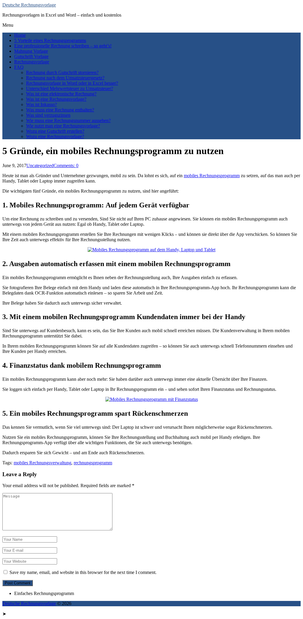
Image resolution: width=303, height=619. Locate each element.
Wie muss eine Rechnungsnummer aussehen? (68, 120)
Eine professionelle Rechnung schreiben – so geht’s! (63, 45)
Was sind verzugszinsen (48, 115)
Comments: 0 (66, 165)
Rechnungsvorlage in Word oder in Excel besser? (72, 83)
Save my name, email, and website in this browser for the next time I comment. (83, 572)
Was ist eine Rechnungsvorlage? (56, 99)
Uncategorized (40, 165)
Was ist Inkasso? (41, 104)
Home (20, 35)
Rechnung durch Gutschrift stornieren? (62, 72)
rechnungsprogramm (93, 462)
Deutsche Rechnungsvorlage (29, 4)
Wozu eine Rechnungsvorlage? (55, 136)
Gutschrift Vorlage (31, 56)
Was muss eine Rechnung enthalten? (60, 109)
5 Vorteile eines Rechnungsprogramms (50, 40)
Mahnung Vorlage (31, 51)
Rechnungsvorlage (31, 61)
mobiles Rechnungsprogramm (212, 175)
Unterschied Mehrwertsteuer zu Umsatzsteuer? (69, 88)
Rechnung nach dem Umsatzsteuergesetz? (65, 77)
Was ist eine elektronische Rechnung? (61, 93)
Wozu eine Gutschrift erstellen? (55, 131)
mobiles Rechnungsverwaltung (42, 462)
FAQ (19, 67)
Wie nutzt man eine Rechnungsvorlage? (63, 125)
